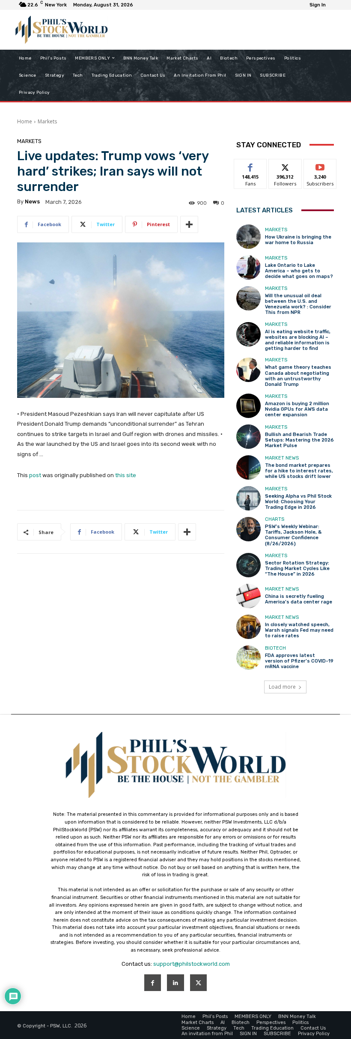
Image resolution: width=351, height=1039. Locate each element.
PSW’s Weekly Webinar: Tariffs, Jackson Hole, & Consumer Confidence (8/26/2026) (293, 535)
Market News (282, 458)
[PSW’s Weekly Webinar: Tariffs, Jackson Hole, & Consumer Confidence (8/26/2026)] (248, 529)
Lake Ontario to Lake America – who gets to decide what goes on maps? (299, 271)
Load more (282, 686)
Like (251, 165)
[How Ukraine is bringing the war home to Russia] (248, 236)
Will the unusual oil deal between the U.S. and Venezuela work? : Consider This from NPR (298, 304)
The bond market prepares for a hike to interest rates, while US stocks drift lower (299, 471)
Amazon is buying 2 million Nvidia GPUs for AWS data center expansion (297, 409)
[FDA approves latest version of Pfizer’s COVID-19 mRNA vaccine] (248, 657)
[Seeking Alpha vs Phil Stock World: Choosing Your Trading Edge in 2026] (248, 498)
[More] (189, 224)
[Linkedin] (175, 982)
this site (125, 475)
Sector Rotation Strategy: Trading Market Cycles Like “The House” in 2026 (297, 568)
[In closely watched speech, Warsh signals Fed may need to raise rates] (248, 627)
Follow (285, 165)
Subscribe (320, 165)
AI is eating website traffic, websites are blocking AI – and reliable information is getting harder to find (297, 340)
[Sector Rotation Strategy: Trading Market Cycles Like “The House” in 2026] (248, 565)
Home (24, 121)
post (35, 475)
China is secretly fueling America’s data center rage (298, 599)
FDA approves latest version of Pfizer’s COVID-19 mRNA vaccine (299, 661)
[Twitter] (198, 982)
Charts (274, 519)
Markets (47, 121)
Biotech (275, 648)
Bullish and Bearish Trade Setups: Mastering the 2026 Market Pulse (299, 440)
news (32, 201)
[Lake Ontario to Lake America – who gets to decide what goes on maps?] (248, 267)
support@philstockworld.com (191, 964)
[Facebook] (152, 982)
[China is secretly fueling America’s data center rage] (248, 596)
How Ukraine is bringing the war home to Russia (298, 239)
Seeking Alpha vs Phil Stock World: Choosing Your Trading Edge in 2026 (298, 501)
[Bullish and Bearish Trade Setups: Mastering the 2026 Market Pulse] (248, 436)
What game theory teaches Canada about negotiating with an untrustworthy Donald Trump (298, 375)
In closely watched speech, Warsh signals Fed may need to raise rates (299, 630)
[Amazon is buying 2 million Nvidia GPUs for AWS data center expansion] (248, 406)
